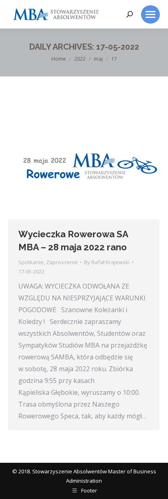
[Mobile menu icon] (150, 14)
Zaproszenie (62, 262)
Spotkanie (31, 262)
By (107, 262)
